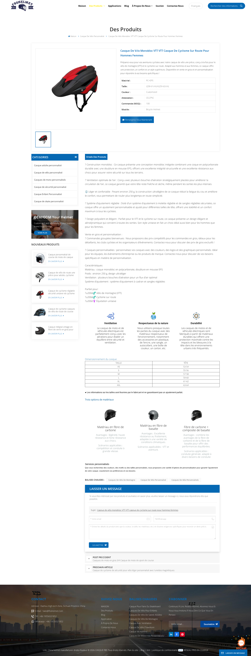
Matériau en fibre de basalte (153, 427)
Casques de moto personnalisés (50, 179)
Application (106, 619)
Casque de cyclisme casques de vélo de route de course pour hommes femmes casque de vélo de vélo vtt (61, 310)
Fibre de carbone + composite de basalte (196, 428)
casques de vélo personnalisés (185, 480)
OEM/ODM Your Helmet (53, 217)
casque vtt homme (138, 631)
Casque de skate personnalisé (49, 201)
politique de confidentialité (165, 650)
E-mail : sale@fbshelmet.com (49, 611)
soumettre (209, 624)
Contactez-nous (175, 5)
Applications (114, 5)
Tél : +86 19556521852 (46, 616)
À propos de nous (141, 5)
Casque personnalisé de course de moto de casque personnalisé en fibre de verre (60, 255)
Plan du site (133, 650)
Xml (148, 650)
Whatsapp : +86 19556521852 (49, 621)
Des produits (96, 5)
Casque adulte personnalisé (48, 165)
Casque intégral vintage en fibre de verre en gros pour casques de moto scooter (60, 328)
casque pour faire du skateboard (145, 606)
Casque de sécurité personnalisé (50, 187)
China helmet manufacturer (60, 650)
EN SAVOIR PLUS (55, 261)
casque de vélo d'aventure (141, 627)
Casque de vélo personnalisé (92, 36)
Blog (126, 5)
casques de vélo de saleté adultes (145, 614)
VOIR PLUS (42, 232)
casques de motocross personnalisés (146, 635)
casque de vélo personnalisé (153, 480)
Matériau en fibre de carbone (110, 428)
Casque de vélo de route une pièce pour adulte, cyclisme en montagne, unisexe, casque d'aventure (62, 274)
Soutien (160, 5)
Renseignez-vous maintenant (138, 119)
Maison (82, 5)
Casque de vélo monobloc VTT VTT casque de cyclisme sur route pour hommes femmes (137, 510)
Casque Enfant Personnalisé (48, 194)
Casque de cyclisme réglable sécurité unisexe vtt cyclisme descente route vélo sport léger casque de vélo (61, 292)
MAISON (105, 606)
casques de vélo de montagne (121, 480)
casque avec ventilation (140, 623)
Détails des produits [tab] (96, 156)
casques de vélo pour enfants (143, 610)
